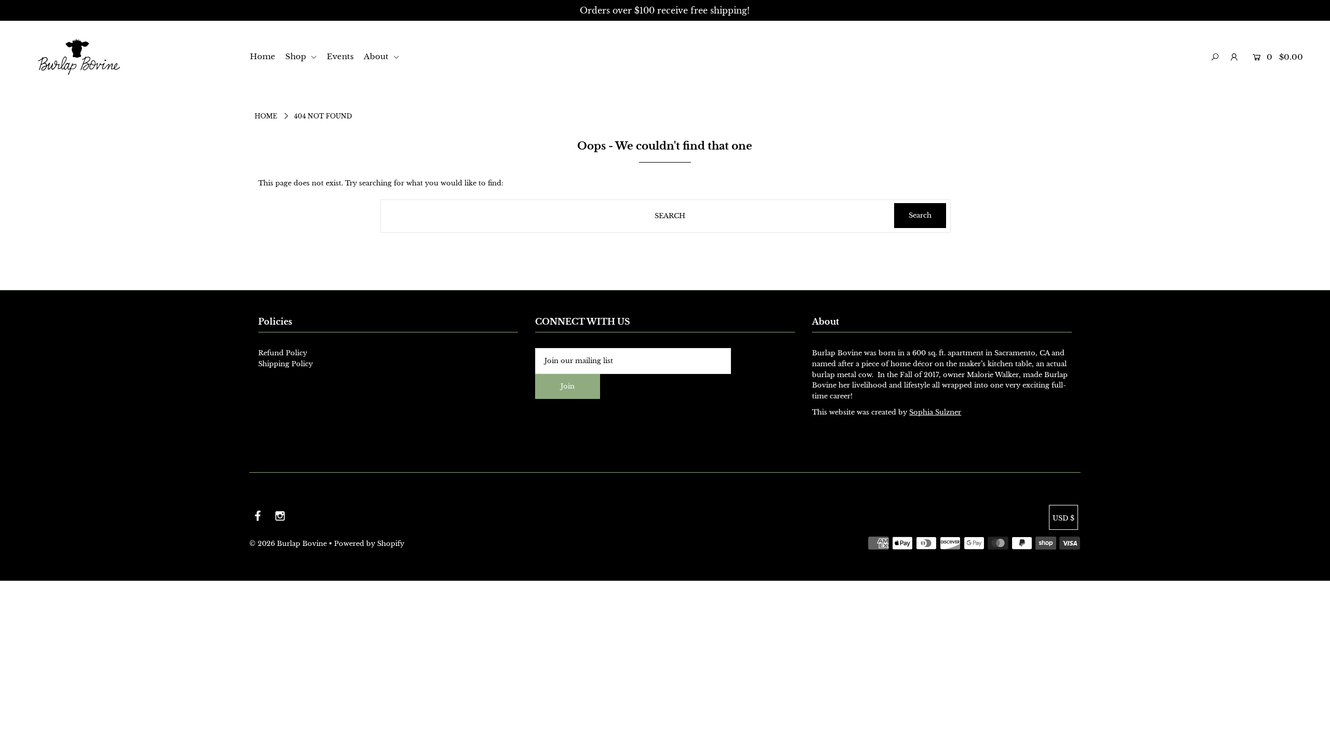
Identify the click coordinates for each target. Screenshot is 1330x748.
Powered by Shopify (369, 543)
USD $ (1063, 518)
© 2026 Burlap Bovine (288, 543)
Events (340, 56)
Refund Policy (282, 353)
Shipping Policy (285, 363)
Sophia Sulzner (935, 412)
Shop (296, 56)
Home (262, 56)
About (377, 56)
